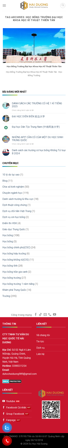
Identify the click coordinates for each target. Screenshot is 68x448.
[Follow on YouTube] (54, 314)
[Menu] (4, 5)
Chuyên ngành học (12, 192)
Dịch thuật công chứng (14, 204)
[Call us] (49, 314)
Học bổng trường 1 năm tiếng (18, 283)
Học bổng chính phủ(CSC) (16, 247)
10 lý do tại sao (10, 174)
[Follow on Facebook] (35, 314)
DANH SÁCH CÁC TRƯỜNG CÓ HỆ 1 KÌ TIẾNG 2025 (37, 105)
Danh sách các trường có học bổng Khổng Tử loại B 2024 (39, 152)
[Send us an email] (45, 314)
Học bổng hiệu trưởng (14, 253)
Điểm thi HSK (9, 223)
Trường (6, 296)
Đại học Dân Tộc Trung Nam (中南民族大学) (36, 126)
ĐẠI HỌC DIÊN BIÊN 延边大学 (28, 116)
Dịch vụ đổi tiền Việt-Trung (16, 211)
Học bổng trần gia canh (15, 271)
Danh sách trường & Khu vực (17, 199)
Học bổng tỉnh (10, 265)
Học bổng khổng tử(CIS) (15, 259)
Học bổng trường (11, 277)
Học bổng (7, 235)
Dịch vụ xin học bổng (13, 217)
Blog (4, 180)
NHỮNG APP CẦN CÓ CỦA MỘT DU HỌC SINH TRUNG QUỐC (37, 139)
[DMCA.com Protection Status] (12, 381)
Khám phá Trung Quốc (14, 289)
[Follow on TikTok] (40, 314)
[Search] (62, 5)
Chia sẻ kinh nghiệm (13, 186)
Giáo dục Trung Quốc (13, 229)
